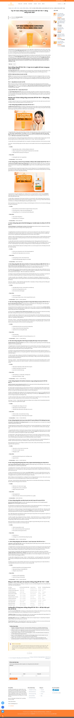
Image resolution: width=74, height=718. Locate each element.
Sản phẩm (30, 3)
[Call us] (58, 693)
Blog (41, 695)
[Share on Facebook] (28, 653)
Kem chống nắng (24, 8)
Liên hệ (43, 3)
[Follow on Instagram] (54, 693)
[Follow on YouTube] (60, 693)
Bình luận (11, 665)
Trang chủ (10, 8)
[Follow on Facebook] (53, 693)
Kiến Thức (16, 8)
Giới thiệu (25, 3)
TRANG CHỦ (20, 3)
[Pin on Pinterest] (31, 653)
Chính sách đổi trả (32, 695)
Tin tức (39, 3)
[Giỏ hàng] (65, 0)
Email (24, 673)
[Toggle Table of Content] (14, 64)
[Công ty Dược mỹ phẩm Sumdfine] (12, 4)
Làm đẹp (35, 3)
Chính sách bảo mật (32, 697)
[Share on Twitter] (29, 653)
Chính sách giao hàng (32, 693)
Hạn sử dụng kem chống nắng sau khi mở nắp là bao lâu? (19, 657)
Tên (10, 673)
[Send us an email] (56, 693)
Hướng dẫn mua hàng (32, 689)
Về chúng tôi (43, 691)
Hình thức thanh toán (32, 691)
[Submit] (64, 4)
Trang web (39, 673)
